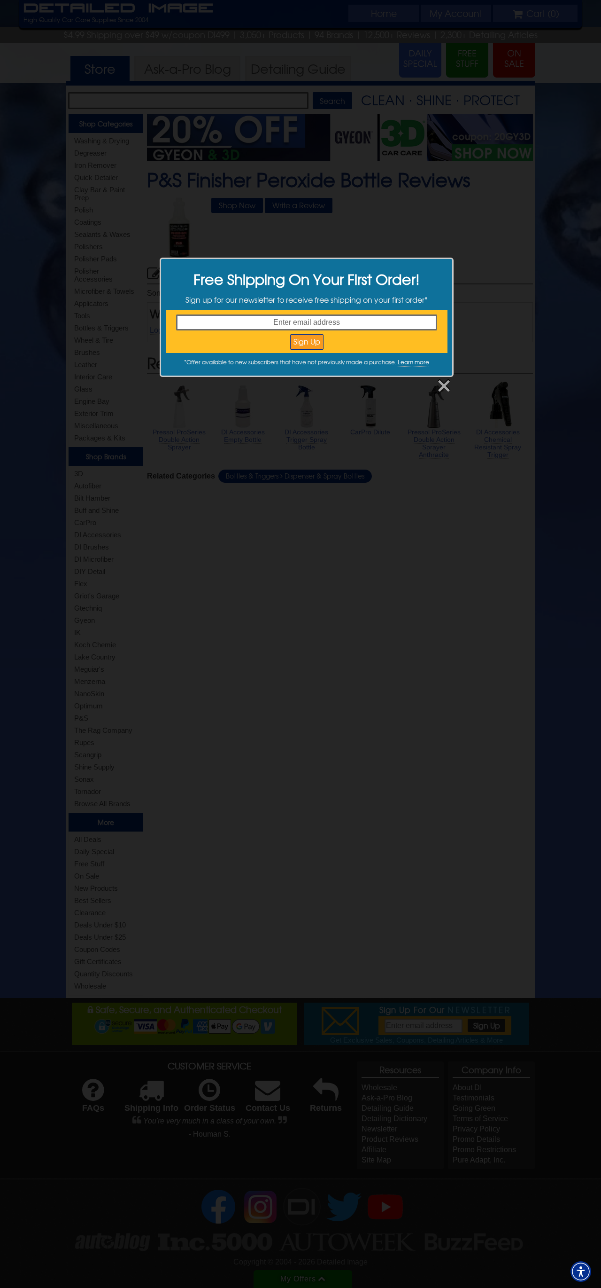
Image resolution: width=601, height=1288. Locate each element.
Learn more (413, 362)
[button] (580, 1271)
